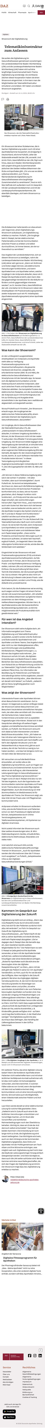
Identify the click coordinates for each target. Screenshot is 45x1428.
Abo (41, 12)
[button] (4, 6)
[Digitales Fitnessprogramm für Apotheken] (22, 1236)
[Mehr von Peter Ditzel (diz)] (5, 1180)
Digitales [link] (6, 34)
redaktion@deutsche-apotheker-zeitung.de (24, 1181)
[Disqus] (22, 1310)
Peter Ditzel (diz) (17, 1177)
